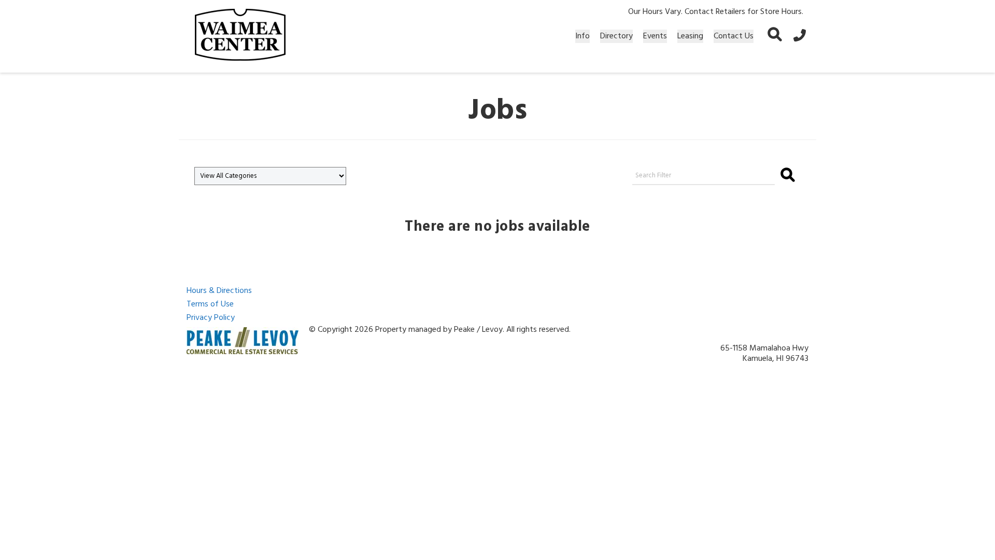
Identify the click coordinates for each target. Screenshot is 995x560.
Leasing (690, 36)
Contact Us (734, 36)
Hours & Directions (219, 291)
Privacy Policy (211, 318)
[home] (240, 36)
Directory (616, 36)
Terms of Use (210, 304)
